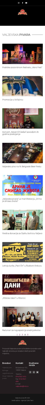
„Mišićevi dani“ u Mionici (14, 298)
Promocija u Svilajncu (12, 100)
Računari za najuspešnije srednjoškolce (21, 330)
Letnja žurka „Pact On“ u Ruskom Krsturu (22, 266)
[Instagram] (18, 3)
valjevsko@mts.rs (22, 386)
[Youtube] (26, 3)
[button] (22, 20)
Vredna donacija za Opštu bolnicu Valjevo (22, 233)
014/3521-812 (21, 376)
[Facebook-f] (22, 3)
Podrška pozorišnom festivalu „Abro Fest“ (22, 67)
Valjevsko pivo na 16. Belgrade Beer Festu (21, 166)
